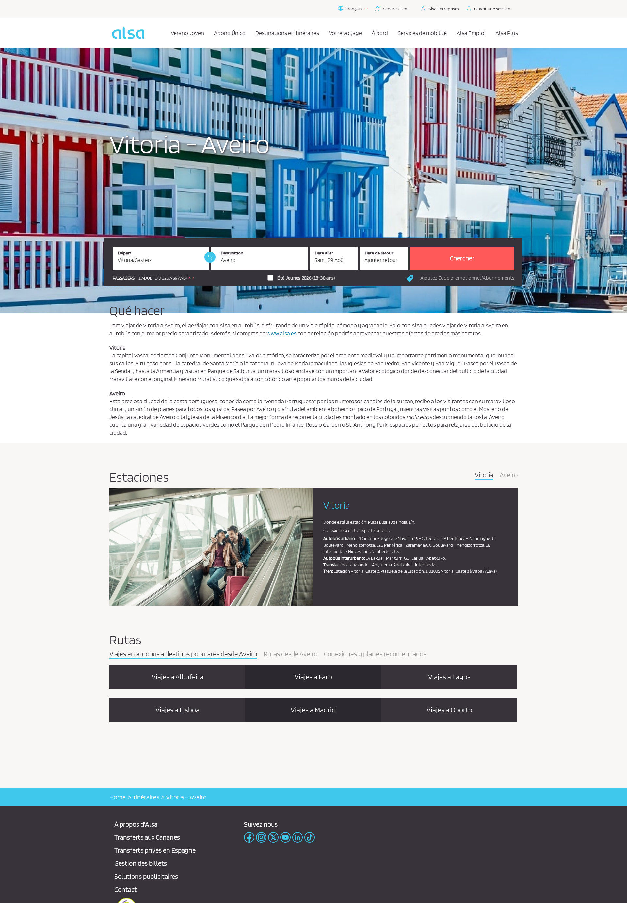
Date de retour (379, 253)
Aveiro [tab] (509, 475)
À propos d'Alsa (135, 824)
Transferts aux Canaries (147, 837)
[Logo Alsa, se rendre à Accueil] (128, 33)
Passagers (124, 278)
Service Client (396, 9)
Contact (125, 889)
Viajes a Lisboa (177, 709)
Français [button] (354, 9)
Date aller (324, 253)
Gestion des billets (140, 863)
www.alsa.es (281, 333)
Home (117, 797)
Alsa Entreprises (443, 9)
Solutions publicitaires (146, 876)
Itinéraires (145, 797)
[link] (210, 257)
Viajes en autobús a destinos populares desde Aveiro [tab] (183, 654)
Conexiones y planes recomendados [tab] (375, 654)
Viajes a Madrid (313, 709)
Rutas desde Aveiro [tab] (290, 654)
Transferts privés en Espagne (155, 850)
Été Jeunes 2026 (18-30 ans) (306, 278)
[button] (155, 278)
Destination (232, 253)
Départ (124, 253)
